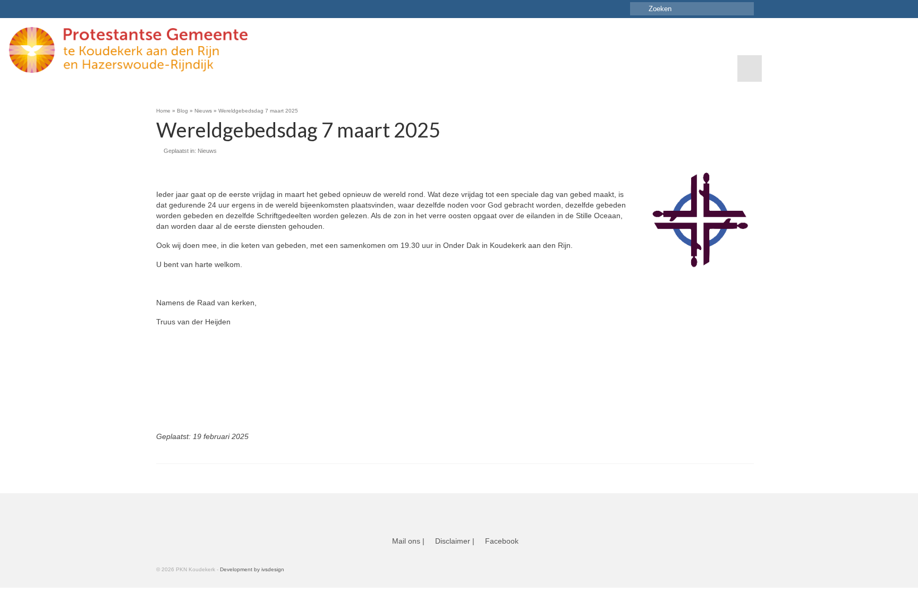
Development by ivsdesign (252, 569)
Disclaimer (452, 541)
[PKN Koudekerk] (178, 50)
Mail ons (406, 541)
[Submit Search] (638, 8)
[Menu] (749, 68)
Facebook (501, 541)
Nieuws (207, 151)
